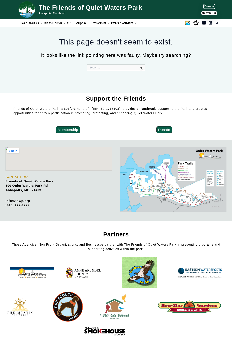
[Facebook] (204, 23)
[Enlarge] (222, 151)
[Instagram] (211, 23)
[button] (209, 6)
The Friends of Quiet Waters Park (90, 7)
